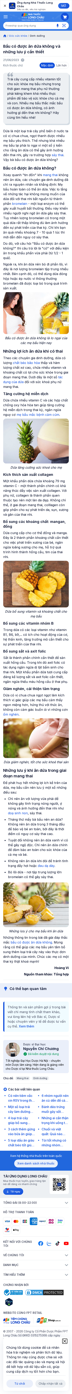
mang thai (50, 175)
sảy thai (57, 155)
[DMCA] (44, 1292)
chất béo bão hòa (26, 363)
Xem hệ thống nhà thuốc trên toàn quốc (36, 1155)
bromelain (19, 204)
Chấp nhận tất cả (50, 1383)
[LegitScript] (23, 1302)
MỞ (63, 5)
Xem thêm (26, 1026)
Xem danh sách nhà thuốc (35, 1163)
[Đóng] (4, 6)
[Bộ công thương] (13, 1292)
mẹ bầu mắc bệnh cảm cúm (38, 415)
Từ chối (19, 1383)
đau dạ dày (46, 866)
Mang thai (23, 1078)
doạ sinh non (18, 813)
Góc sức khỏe (18, 35)
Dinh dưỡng (40, 1078)
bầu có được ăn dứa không (31, 942)
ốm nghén (11, 714)
